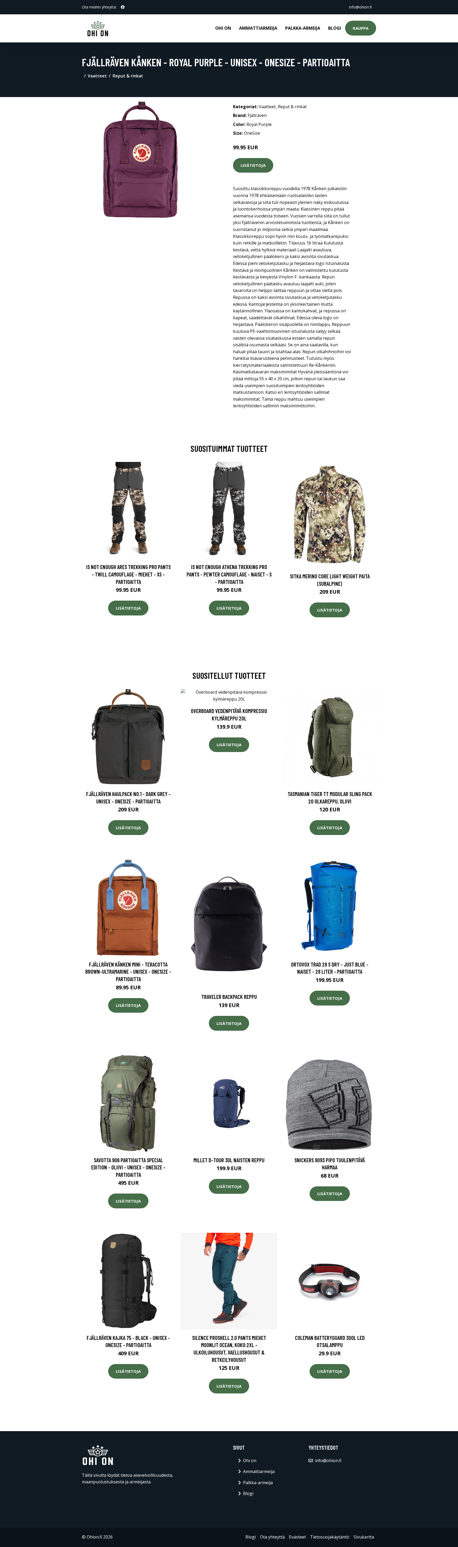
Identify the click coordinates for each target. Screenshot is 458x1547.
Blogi (334, 28)
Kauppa (360, 28)
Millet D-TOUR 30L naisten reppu (229, 1160)
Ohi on (223, 28)
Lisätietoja (253, 165)
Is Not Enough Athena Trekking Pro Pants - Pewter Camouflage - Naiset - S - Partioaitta (229, 574)
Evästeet (297, 1537)
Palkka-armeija (302, 28)
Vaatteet (97, 76)
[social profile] (123, 7)
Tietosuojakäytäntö (329, 1537)
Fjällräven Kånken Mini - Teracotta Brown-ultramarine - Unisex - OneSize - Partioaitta (128, 971)
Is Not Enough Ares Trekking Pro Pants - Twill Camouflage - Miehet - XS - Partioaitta (128, 574)
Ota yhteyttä (272, 1537)
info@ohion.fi (360, 7)
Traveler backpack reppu (229, 996)
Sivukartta (364, 1537)
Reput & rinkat (128, 76)
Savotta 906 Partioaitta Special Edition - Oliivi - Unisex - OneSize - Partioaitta (128, 1167)
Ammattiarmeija (258, 28)
